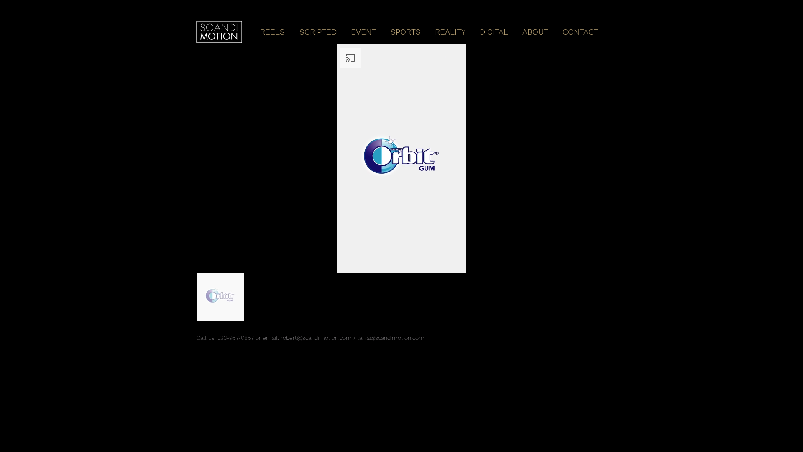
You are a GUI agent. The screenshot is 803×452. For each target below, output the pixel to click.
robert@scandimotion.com (316, 337)
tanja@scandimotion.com (391, 337)
